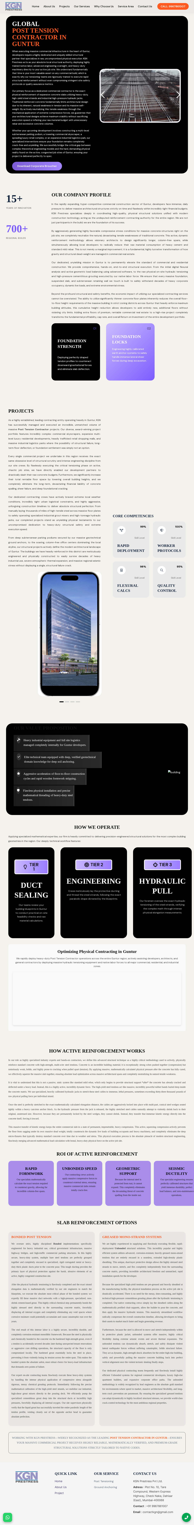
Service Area (126, 6)
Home (35, 6)
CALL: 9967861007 (173, 6)
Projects (64, 6)
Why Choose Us (104, 6)
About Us (49, 6)
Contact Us (145, 6)
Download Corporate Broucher (37, 166)
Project (59, 1493)
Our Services (82, 6)
